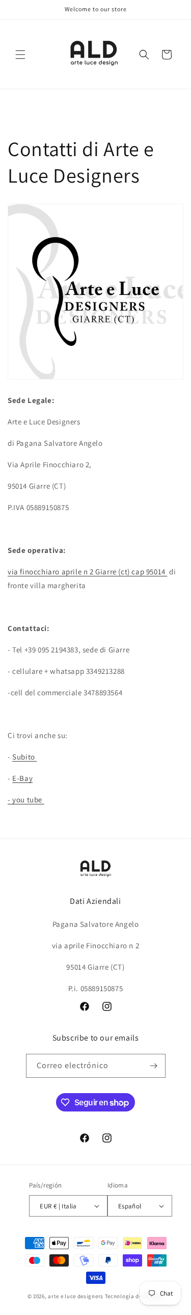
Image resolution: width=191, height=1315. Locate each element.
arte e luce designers (75, 1296)
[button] (20, 54)
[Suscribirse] (154, 1066)
